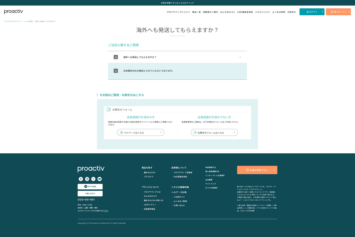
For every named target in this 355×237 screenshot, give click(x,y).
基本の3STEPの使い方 (153, 200)
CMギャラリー (150, 204)
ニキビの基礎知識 (180, 187)
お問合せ (291, 12)
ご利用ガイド (179, 197)
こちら (106, 211)
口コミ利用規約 (211, 187)
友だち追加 (92, 186)
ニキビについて (262, 12)
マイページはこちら (134, 132)
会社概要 (208, 179)
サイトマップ (210, 183)
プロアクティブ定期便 (183, 172)
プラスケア (148, 176)
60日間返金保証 (245, 12)
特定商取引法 (210, 167)
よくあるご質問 (180, 201)
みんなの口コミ (227, 12)
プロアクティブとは (152, 192)
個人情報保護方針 (212, 171)
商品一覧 (196, 12)
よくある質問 (278, 12)
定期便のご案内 (210, 12)
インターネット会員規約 (215, 175)
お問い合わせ (90, 193)
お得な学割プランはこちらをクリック (177, 3)
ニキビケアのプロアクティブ (12, 21)
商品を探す (147, 167)
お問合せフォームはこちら (211, 132)
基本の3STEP (150, 172)
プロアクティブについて (178, 12)
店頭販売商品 (149, 209)
